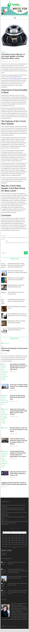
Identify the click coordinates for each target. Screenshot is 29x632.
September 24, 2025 (14, 446)
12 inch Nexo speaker (15, 78)
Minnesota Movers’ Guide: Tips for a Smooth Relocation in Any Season (18, 429)
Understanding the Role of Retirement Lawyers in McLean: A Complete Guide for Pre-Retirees (18, 441)
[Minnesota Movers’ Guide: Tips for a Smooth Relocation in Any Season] (4, 428)
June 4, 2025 (4, 486)
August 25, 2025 (14, 458)
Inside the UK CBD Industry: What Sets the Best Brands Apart (17, 397)
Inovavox (3, 626)
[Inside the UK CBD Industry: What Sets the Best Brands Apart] (4, 400)
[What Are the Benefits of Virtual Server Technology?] (14, 343)
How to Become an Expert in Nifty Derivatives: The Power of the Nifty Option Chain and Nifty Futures (18, 366)
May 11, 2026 (13, 371)
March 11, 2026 (14, 390)
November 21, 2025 (14, 416)
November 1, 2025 (14, 433)
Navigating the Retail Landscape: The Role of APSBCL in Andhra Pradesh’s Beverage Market (14, 483)
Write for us (4, 554)
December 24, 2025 (14, 401)
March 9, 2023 (5, 61)
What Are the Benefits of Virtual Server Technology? (13, 505)
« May (14, 547)
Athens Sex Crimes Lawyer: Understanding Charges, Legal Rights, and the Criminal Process (18, 411)
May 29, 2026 (4, 353)
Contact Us (3, 553)
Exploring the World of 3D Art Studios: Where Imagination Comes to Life (18, 473)
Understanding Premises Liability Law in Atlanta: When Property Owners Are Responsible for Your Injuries (18, 453)
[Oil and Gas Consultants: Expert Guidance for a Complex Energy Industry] (4, 386)
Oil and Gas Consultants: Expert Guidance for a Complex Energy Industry (19, 386)
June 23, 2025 (13, 477)
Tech (2, 346)
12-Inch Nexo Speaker (15, 61)
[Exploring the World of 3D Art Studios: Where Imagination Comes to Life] (4, 473)
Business (3, 51)
